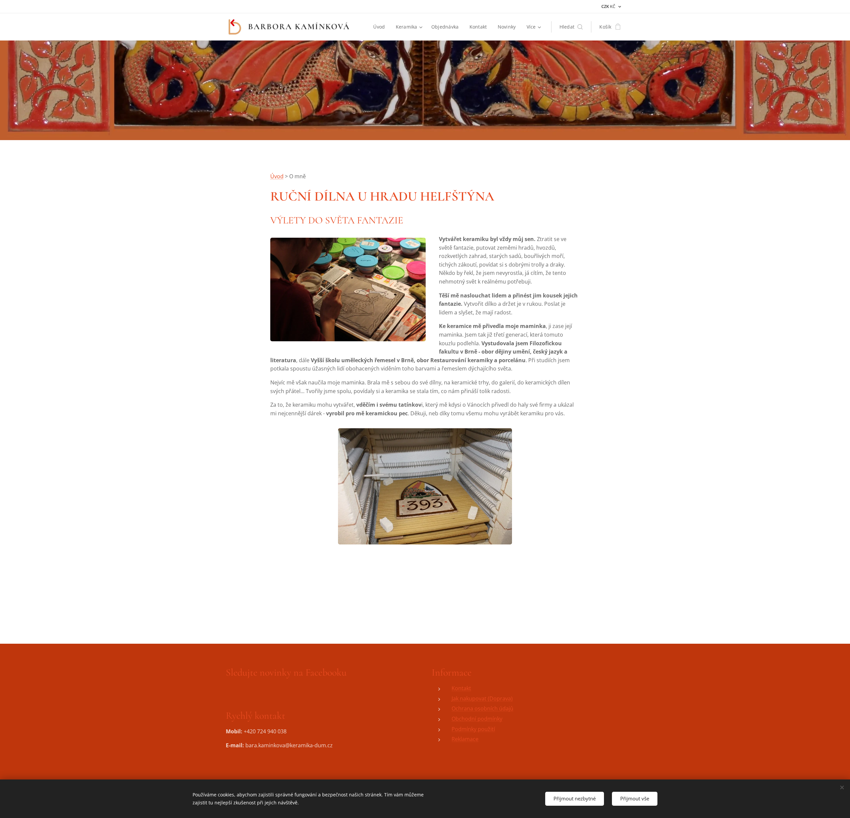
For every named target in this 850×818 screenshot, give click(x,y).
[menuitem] (381, 27)
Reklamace (465, 739)
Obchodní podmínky (477, 718)
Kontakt (461, 688)
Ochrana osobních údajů (482, 708)
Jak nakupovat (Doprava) (482, 698)
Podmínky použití (473, 729)
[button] (571, 27)
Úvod (277, 176)
